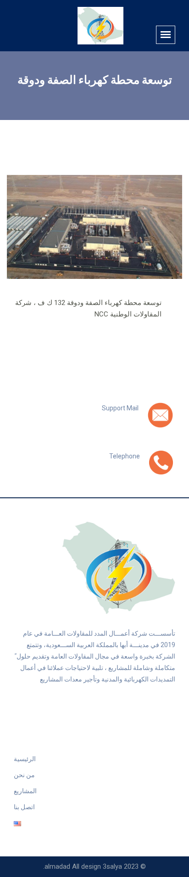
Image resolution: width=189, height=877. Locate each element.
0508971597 (118, 466)
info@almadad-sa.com (100, 418)
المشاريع (25, 791)
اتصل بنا (24, 807)
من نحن (24, 775)
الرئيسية (25, 759)
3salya (112, 866)
